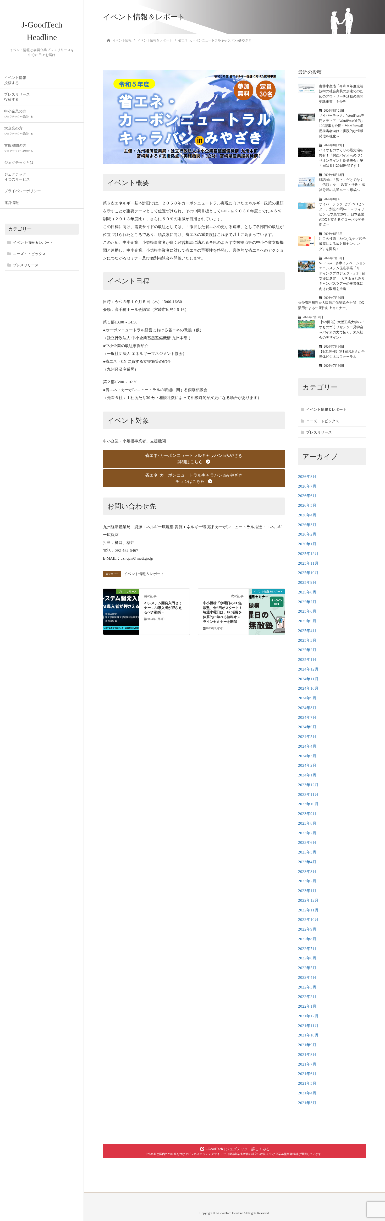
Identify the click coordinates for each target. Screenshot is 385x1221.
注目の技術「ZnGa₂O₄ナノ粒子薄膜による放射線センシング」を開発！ (342, 244)
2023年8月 (307, 823)
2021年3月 (307, 1103)
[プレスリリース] (121, 608)
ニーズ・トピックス (29, 254)
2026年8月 (307, 476)
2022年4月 (307, 977)
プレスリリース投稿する (17, 97)
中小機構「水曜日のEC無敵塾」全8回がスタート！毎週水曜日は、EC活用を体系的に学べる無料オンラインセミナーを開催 (222, 612)
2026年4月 (307, 515)
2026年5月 (307, 505)
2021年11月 (308, 1026)
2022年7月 (307, 949)
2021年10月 (308, 1035)
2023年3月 (307, 871)
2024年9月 (307, 698)
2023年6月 (307, 842)
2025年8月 (307, 592)
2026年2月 (307, 534)
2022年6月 (307, 958)
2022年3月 (307, 987)
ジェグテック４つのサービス (17, 176)
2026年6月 (307, 496)
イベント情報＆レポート (33, 243)
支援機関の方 (18, 148)
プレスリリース (25, 265)
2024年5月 (307, 736)
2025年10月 (308, 573)
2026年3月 (307, 525)
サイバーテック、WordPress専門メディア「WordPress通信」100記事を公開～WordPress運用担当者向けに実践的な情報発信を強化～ (341, 126)
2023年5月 (307, 852)
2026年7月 (307, 486)
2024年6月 (307, 727)
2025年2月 (307, 650)
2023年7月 (307, 833)
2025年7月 (307, 602)
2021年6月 (307, 1074)
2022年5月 (307, 968)
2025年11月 (308, 563)
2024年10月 (308, 688)
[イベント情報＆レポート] (267, 608)
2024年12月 (308, 669)
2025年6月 (307, 611)
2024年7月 (307, 717)
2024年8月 (307, 708)
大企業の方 (18, 130)
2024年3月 (307, 756)
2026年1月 (307, 544)
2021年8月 (307, 1054)
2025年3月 (307, 640)
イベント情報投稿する (15, 80)
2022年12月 (308, 900)
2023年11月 (308, 794)
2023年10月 (308, 804)
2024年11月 (308, 679)
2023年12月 (308, 785)
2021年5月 (307, 1083)
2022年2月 (307, 997)
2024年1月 (307, 775)
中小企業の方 (18, 113)
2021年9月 (307, 1045)
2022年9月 (307, 929)
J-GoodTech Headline (41, 31)
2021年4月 (307, 1093)
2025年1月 (307, 659)
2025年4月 (307, 631)
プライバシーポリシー (22, 191)
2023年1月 (307, 891)
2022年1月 (307, 1006)
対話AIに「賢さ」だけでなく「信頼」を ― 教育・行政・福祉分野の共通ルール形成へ (342, 185)
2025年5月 (307, 621)
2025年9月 (307, 582)
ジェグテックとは (19, 163)
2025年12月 (308, 554)
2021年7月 (307, 1064)
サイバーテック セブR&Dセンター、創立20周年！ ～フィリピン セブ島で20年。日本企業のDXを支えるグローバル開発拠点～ (342, 214)
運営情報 (11, 203)
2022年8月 (307, 939)
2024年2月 (307, 765)
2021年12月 (308, 1016)
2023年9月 (307, 814)
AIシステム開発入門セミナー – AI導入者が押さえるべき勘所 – (163, 607)
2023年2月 (307, 881)
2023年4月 (307, 862)
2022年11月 (308, 910)
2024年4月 (307, 746)
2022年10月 (308, 919)
